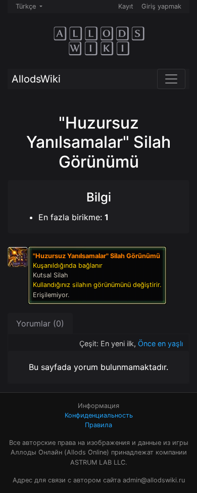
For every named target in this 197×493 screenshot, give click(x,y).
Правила (98, 425)
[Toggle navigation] (171, 79)
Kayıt (125, 6)
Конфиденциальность (99, 415)
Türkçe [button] (27, 6)
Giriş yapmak (161, 6)
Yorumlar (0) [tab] (40, 323)
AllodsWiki (36, 79)
